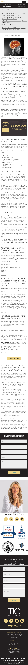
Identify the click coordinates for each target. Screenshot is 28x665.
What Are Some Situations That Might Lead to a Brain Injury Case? (13, 14)
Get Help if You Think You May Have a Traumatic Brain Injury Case (13, 28)
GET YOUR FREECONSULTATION (21, 5)
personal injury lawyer (17, 101)
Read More (3, 275)
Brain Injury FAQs (7, 24)
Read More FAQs (14, 358)
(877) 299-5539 (7, 6)
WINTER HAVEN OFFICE (14, 633)
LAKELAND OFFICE (14, 640)
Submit (14, 472)
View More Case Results (5, 129)
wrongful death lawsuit (14, 412)
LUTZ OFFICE (14, 648)
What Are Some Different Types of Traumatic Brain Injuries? (12, 18)
